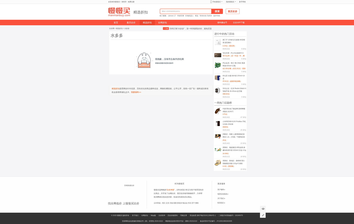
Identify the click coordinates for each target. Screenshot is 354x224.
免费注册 (131, 2)
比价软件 (162, 215)
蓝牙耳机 (216, 16)
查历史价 (131, 22)
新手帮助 (242, 2)
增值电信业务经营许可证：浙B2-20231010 (181, 221)
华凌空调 (180, 16)
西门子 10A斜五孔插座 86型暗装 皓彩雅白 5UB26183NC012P (234, 41)
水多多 (126, 28)
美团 (175, 203)
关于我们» (221, 198)
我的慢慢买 (230, 2)
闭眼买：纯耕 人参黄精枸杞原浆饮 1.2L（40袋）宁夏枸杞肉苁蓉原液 (234, 136)
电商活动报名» (223, 194)
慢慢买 (119, 215)
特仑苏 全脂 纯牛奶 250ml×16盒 (234, 77)
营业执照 (193, 215)
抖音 (189, 203)
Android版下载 (131, 196)
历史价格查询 (173, 215)
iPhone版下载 (131, 190)
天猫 (171, 203)
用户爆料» (221, 190)
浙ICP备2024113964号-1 (206, 215)
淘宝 (163, 203)
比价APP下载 (239, 22)
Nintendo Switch (206, 16)
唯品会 (184, 203)
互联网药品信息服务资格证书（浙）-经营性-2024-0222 (142, 221)
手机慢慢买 (216, 2)
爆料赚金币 (222, 22)
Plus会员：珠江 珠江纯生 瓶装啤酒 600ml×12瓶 (234, 64)
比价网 (111, 28)
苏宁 (193, 203)
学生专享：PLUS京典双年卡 (233, 53)
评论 (243, 49)
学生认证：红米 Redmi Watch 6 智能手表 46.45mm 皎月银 (234, 89)
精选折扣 (140, 12)
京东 (167, 203)
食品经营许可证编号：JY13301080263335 (216, 221)
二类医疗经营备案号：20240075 (230, 215)
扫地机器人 (189, 16)
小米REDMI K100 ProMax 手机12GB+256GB (234, 122)
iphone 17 (172, 16)
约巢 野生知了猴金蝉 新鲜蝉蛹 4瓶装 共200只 (234, 110)
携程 (197, 203)
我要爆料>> (136, 92)
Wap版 (153, 215)
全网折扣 (162, 22)
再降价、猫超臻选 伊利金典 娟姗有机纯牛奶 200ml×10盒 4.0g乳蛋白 (234, 149)
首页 (116, 22)
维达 (196, 16)
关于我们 (135, 215)
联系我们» (221, 203)
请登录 (124, 2)
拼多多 (179, 203)
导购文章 (183, 215)
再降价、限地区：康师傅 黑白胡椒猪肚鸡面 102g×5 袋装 (234, 162)
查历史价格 (181, 193)
